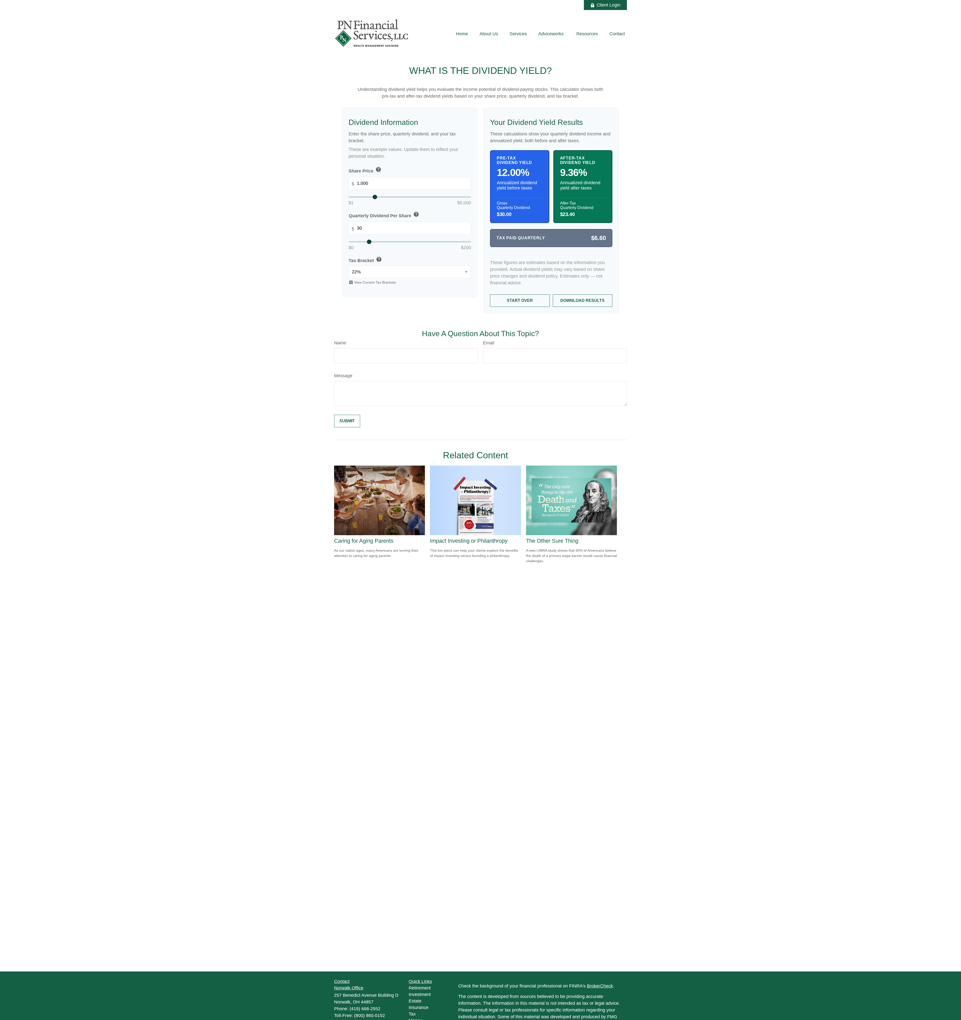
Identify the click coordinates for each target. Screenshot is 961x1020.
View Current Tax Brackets (372, 282)
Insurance (418, 1007)
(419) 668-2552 (365, 1008)
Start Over (520, 300)
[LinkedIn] (559, 5)
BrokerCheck (600, 985)
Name (340, 342)
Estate (415, 1000)
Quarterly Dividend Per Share (384, 215)
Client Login (608, 5)
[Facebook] (573, 5)
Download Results (582, 300)
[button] (462, 34)
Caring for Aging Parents (363, 541)
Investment (420, 994)
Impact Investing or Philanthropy (469, 541)
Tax (412, 1013)
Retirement (420, 987)
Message (343, 375)
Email (488, 342)
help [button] (378, 169)
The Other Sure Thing (552, 541)
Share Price (365, 170)
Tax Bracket (365, 259)
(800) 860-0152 (369, 1015)
